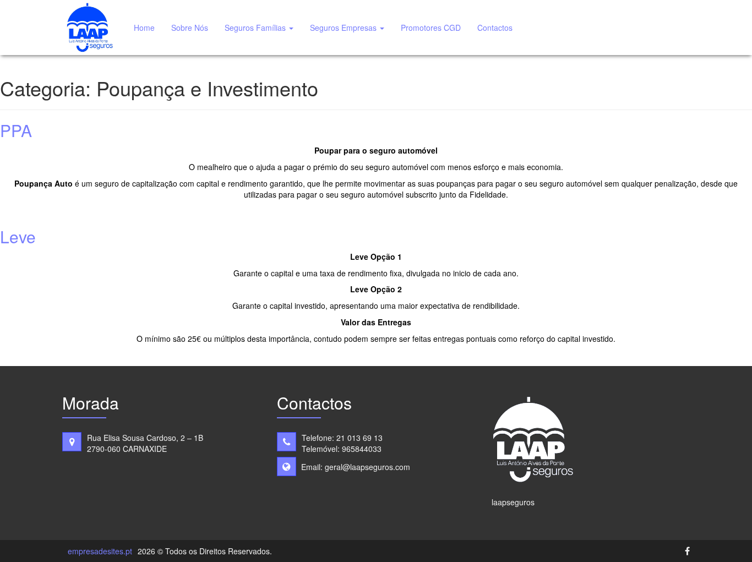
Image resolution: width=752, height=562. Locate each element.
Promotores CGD (431, 27)
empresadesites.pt (100, 550)
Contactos (495, 27)
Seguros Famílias (256, 27)
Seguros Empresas (344, 27)
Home (144, 27)
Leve (18, 236)
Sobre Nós (189, 27)
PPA (16, 130)
